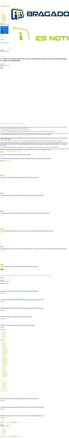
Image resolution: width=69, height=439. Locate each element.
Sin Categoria (4, 337)
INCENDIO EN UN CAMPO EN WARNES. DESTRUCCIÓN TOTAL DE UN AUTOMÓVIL (17, 325)
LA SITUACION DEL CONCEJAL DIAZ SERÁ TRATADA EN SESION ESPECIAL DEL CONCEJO (19, 266)
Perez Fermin (19, 422)
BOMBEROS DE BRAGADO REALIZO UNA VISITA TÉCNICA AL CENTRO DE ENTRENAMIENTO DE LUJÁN (22, 308)
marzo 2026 (4, 346)
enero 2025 (4, 360)
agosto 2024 (4, 365)
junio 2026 (4, 343)
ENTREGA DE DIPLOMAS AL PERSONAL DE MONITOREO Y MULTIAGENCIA (16, 316)
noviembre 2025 (5, 350)
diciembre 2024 (5, 361)
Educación (4, 16)
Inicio (3, 1)
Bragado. (4, 151)
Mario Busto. (14, 151)
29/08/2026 (2, 179)
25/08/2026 (2, 268)
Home (1, 56)
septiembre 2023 (5, 375)
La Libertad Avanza (9, 151)
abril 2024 (4, 368)
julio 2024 (4, 366)
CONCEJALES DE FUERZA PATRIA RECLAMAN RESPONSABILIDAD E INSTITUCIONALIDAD (19, 177)
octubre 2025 (4, 351)
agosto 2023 (4, 376)
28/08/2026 (2, 197)
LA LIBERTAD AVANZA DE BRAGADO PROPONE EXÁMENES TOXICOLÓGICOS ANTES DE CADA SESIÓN (21, 195)
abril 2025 (4, 357)
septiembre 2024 (5, 364)
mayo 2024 (4, 367)
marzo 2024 (4, 369)
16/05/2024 (2, 63)
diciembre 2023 (5, 372)
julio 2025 (4, 354)
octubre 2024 (4, 363)
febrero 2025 (4, 359)
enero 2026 (4, 348)
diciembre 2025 (5, 349)
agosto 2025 (4, 353)
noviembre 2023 (5, 373)
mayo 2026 (4, 344)
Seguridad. (19, 151)
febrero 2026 (4, 347)
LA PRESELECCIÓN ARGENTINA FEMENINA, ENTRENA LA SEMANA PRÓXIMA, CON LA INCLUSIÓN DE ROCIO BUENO (25, 275)
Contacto (4, 21)
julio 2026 (4, 342)
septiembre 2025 (5, 352)
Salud (3, 388)
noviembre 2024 (5, 362)
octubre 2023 (4, 374)
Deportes (4, 20)
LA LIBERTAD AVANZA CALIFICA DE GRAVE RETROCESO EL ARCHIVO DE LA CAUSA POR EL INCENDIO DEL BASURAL (24, 213)
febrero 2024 (4, 370)
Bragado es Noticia (6, 422)
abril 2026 (4, 345)
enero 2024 (4, 371)
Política (3, 19)
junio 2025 (4, 355)
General (3, 15)
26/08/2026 (2, 250)
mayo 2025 (4, 356)
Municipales (4, 17)
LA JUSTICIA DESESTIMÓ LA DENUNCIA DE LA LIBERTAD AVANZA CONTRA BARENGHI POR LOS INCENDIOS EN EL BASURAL (26, 231)
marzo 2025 (4, 358)
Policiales (4, 23)
